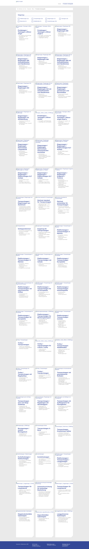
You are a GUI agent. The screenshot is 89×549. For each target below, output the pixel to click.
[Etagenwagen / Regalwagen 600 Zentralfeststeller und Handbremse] (25, 55)
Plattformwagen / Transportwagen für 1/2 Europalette (44, 288)
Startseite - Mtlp (30, 8)
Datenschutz (23, 544)
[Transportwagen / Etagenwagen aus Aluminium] (25, 198)
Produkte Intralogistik (68, 3)
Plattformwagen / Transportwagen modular (63, 317)
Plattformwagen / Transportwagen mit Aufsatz (44, 260)
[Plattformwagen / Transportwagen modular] (64, 312)
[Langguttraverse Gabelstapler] (64, 511)
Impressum (18, 544)
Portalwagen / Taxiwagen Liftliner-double (44, 117)
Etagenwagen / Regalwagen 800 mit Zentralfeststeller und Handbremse (64, 61)
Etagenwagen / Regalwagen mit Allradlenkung (23, 117)
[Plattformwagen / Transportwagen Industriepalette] (64, 283)
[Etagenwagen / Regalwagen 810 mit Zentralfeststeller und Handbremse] (44, 84)
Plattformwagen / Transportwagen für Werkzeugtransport (44, 316)
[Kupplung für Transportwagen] (44, 225)
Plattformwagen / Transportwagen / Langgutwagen (63, 459)
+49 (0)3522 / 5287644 (51, 545)
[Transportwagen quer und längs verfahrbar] (25, 398)
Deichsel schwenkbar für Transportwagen (62, 203)
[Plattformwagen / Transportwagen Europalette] (64, 255)
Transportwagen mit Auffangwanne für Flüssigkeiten (64, 402)
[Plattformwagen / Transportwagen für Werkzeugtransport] (44, 311)
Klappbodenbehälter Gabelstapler (25, 515)
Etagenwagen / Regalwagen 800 (43, 58)
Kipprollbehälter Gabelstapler (43, 516)
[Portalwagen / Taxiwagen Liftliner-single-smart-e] (64, 112)
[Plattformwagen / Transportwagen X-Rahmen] (64, 226)
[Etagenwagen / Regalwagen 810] (25, 83)
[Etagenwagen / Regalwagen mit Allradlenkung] (25, 112)
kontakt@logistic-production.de (65, 546)
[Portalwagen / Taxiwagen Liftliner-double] (44, 112)
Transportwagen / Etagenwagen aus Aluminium (24, 203)
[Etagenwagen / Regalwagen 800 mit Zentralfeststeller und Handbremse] (64, 55)
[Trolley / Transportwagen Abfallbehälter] (64, 340)
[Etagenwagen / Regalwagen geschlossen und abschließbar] (64, 84)
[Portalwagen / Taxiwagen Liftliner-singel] (25, 27)
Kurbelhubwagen (43, 457)
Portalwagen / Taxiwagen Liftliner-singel (24, 31)
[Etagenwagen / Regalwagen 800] (44, 54)
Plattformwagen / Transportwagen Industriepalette (63, 288)
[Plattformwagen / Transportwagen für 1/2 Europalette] (44, 283)
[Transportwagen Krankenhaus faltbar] (64, 426)
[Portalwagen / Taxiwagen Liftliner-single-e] (44, 27)
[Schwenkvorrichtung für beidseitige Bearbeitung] (44, 483)
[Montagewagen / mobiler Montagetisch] (25, 425)
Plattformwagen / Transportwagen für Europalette (24, 317)
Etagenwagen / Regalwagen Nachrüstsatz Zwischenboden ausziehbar (42, 149)
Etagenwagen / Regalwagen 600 (62, 30)
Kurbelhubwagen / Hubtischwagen (24, 457)
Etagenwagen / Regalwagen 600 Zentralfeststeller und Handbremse (24, 61)
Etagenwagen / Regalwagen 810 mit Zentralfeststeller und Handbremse (44, 89)
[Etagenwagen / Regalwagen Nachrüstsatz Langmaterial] (25, 141)
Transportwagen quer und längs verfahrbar (23, 402)
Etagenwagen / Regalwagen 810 (23, 87)
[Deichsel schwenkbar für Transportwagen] (64, 198)
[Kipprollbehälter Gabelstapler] (44, 512)
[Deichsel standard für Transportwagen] (44, 197)
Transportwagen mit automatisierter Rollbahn (64, 374)
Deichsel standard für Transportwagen (44, 201)
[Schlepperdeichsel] (25, 225)
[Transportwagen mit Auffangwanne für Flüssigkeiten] (64, 398)
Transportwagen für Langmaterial (24, 487)
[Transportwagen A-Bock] (44, 425)
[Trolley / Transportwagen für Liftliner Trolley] (44, 340)
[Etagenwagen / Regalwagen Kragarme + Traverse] (64, 169)
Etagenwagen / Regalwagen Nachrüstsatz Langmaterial (23, 147)
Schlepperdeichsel (24, 229)
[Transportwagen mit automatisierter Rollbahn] (64, 369)
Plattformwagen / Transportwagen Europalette (63, 260)
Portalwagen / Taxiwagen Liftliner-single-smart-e (64, 117)
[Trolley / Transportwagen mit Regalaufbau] (25, 369)
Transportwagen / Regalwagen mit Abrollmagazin (43, 402)
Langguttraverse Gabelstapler (62, 515)
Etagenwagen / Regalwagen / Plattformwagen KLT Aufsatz (64, 147)
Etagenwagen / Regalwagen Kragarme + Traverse (62, 175)
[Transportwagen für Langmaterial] (25, 483)
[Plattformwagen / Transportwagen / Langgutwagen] (64, 455)
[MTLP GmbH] (19, 2)
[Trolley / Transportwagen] (25, 340)
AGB (27, 544)
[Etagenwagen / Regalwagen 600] (64, 26)
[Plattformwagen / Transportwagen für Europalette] (25, 312)
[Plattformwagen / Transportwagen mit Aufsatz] (44, 255)
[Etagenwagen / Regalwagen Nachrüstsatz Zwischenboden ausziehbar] (44, 141)
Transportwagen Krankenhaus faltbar (64, 430)
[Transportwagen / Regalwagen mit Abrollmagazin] (44, 398)
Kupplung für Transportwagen (43, 229)
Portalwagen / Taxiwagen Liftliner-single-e (44, 31)
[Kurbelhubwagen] (44, 454)
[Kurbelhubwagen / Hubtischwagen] (25, 454)
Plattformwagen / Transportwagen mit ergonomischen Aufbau (25, 289)
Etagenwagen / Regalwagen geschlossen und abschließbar (63, 89)
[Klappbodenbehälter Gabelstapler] (25, 511)
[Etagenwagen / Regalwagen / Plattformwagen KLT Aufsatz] (64, 141)
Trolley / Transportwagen (23, 343)
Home (59, 3)
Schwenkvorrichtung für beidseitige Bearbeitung (44, 488)
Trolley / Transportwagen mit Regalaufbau (25, 374)
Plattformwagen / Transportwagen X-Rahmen (63, 231)
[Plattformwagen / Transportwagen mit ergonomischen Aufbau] (25, 283)
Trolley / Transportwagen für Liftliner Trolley (44, 345)
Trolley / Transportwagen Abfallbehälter (62, 345)
